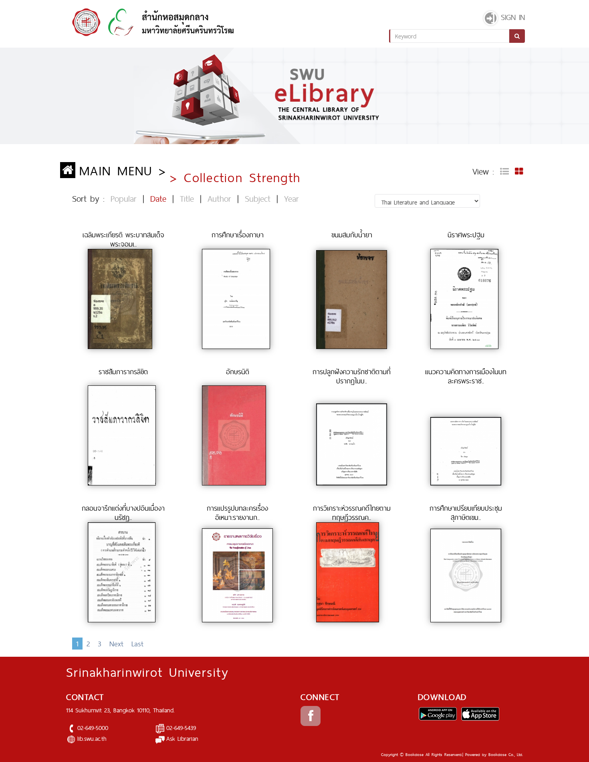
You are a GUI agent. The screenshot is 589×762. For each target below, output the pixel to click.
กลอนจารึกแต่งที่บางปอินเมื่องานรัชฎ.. (123, 512)
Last (137, 644)
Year (291, 198)
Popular (124, 198)
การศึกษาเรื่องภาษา (238, 235)
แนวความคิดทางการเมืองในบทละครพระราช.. (465, 376)
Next (116, 644)
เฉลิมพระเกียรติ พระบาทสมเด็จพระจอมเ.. (123, 239)
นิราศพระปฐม (466, 235)
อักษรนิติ (237, 371)
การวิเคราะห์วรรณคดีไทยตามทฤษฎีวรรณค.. (352, 512)
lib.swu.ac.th (92, 739)
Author (219, 198)
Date (158, 198)
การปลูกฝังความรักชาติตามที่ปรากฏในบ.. (352, 376)
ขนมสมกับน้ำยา (351, 235)
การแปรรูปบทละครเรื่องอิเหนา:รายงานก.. (237, 512)
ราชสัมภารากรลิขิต (123, 371)
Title (187, 198)
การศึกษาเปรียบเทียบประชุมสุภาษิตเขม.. (466, 512)
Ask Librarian (182, 739)
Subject (257, 198)
